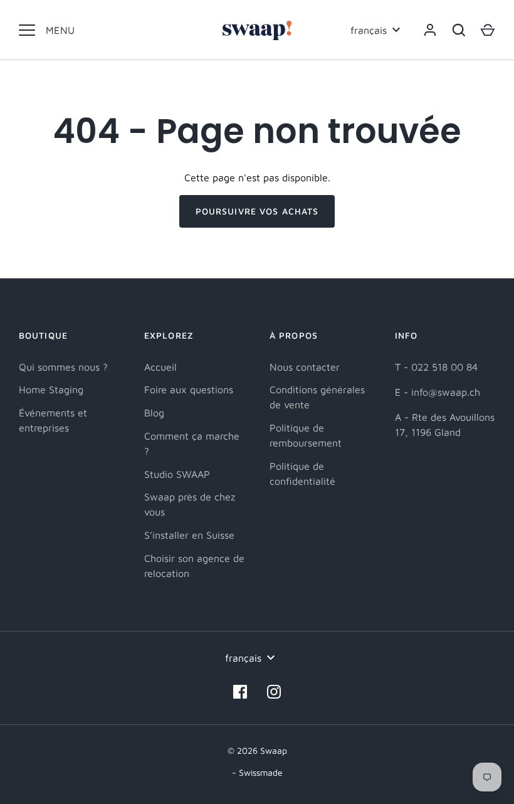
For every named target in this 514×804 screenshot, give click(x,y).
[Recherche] (459, 30)
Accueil (160, 367)
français (368, 30)
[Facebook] (240, 692)
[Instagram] (274, 692)
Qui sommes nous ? (63, 367)
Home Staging (51, 389)
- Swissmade (257, 772)
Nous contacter (305, 367)
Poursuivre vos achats (257, 211)
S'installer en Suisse (189, 535)
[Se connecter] (430, 30)
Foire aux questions (188, 389)
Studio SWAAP (177, 474)
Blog (154, 412)
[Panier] (487, 30)
